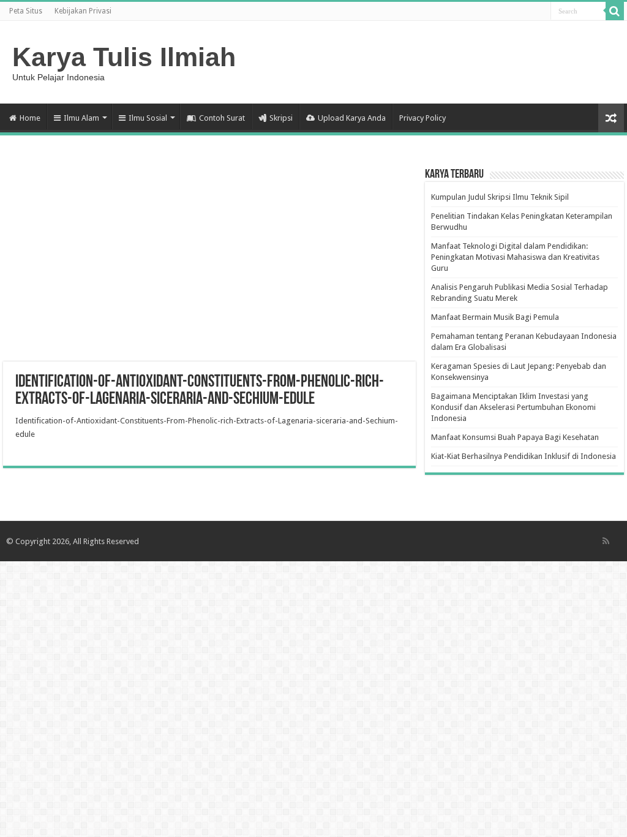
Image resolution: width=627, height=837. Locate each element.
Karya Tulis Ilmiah (124, 57)
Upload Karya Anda (352, 118)
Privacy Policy (422, 118)
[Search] (615, 11)
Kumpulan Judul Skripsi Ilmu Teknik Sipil (500, 197)
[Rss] (605, 541)
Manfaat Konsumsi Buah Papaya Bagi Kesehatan (515, 437)
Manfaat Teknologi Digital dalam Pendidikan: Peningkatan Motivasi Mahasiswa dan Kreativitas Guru (515, 257)
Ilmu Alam (81, 118)
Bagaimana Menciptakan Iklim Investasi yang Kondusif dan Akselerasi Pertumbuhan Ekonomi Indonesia (513, 407)
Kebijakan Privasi (82, 11)
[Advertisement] (209, 263)
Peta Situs (25, 11)
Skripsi (281, 118)
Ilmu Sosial (148, 118)
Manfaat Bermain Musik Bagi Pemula (495, 317)
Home (30, 118)
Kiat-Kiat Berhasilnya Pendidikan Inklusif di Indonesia (523, 456)
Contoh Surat (222, 118)
